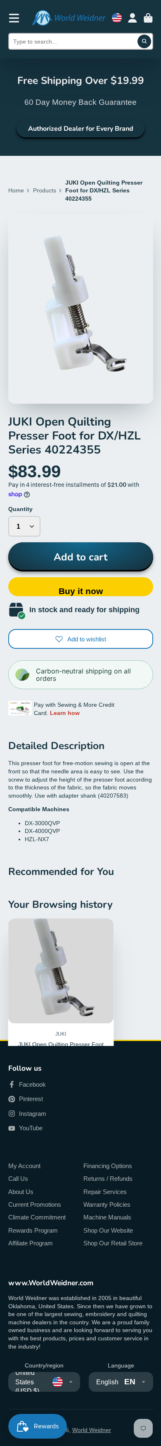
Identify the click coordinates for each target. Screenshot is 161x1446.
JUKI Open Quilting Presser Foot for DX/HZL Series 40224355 (61, 1013)
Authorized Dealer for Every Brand (80, 128)
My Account (24, 1165)
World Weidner (91, 1430)
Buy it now (81, 591)
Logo (68, 18)
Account (132, 18)
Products (44, 190)
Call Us (18, 1178)
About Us (20, 1191)
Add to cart (80, 557)
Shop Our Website (108, 1230)
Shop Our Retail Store (112, 1243)
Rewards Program (33, 1230)
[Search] (144, 42)
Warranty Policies (106, 1204)
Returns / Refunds (108, 1178)
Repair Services (105, 1191)
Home (16, 190)
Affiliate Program (30, 1243)
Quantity (20, 509)
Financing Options (107, 1165)
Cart (148, 18)
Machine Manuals (107, 1217)
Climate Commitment (37, 1217)
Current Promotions (34, 1204)
